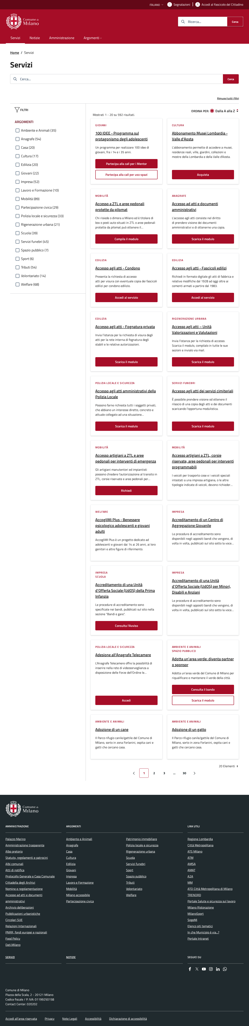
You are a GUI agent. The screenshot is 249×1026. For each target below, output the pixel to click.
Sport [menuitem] (129, 870)
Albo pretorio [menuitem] (14, 851)
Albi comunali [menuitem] (14, 864)
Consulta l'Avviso (126, 625)
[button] (156, 4)
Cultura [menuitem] (71, 857)
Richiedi (126, 490)
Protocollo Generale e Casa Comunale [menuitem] (30, 876)
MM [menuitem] (190, 882)
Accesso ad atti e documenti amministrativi (195, 207)
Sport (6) (27, 258)
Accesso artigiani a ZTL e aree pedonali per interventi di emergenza (125, 458)
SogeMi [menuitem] (192, 920)
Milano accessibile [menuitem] (78, 895)
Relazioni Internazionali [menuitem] (21, 926)
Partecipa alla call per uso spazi (126, 174)
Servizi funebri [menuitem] (135, 864)
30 (184, 773)
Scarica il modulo (203, 239)
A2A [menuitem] (190, 876)
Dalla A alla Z (225, 111)
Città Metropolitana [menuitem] (200, 845)
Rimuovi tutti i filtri (228, 98)
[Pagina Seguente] (194, 773)
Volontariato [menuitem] (134, 888)
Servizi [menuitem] (15, 37)
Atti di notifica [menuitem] (14, 870)
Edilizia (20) (29, 164)
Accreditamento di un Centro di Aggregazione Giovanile (197, 522)
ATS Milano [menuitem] (195, 851)
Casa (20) (28, 147)
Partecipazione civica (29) (39, 207)
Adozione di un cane (111, 729)
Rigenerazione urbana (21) (40, 224)
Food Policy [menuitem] (12, 938)
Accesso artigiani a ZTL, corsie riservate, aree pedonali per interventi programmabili (203, 461)
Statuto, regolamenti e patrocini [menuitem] (26, 857)
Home (14, 52)
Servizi (10, 957)
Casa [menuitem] (69, 851)
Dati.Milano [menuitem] (12, 944)
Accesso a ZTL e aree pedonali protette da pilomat (119, 207)
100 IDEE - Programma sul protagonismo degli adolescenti (121, 136)
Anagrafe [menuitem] (72, 845)
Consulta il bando (203, 689)
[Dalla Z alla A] (237, 110)
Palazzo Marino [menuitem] (15, 839)
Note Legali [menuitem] (69, 1018)
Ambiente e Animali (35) (38, 130)
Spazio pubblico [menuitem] (136, 876)
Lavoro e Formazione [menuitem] (80, 882)
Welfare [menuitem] (131, 895)
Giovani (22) (30, 173)
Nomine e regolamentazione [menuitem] (24, 888)
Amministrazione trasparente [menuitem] (24, 845)
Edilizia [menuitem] (70, 864)
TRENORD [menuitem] (194, 895)
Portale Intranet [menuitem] (198, 938)
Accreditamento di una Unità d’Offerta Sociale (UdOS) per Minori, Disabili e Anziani (201, 586)
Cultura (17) (29, 156)
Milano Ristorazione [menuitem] (201, 907)
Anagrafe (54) (31, 139)
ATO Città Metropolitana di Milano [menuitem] (210, 888)
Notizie (71, 957)
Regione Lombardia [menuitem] (200, 839)
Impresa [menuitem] (71, 876)
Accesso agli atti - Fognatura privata (125, 327)
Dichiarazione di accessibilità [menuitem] (128, 1018)
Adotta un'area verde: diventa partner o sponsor (203, 662)
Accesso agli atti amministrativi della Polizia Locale (125, 394)
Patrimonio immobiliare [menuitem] (141, 839)
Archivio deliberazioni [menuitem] (19, 907)
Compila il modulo (126, 239)
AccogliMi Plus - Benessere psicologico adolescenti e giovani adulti (122, 525)
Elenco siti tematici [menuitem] (200, 926)
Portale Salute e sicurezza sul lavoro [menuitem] (211, 901)
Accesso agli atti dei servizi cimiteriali (202, 391)
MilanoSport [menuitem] (196, 913)
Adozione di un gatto (189, 729)
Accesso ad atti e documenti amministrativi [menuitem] (23, 898)
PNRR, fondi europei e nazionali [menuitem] (26, 932)
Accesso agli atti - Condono (117, 268)
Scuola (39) (29, 233)
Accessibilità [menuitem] (93, 1018)
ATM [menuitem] (190, 857)
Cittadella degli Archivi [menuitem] (20, 882)
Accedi (126, 700)
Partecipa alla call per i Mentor (126, 163)
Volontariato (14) (33, 275)
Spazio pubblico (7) (34, 250)
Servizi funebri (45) (35, 241)
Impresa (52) (30, 181)
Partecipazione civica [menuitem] (80, 901)
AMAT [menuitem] (191, 870)
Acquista (203, 174)
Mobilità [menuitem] (71, 888)
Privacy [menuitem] (49, 1018)
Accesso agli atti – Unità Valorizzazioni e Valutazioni (194, 329)
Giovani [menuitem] (71, 870)
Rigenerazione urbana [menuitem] (140, 851)
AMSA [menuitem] (192, 864)
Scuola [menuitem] (130, 857)
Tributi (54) (29, 267)
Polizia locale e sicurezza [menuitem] (142, 845)
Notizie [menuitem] (35, 37)
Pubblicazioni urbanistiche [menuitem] (22, 913)
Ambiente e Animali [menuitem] (79, 839)
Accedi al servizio (126, 297)
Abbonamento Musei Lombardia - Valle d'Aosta (200, 136)
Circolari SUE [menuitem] (14, 920)
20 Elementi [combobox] (227, 766)
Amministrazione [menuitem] (61, 37)
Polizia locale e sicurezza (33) (42, 216)
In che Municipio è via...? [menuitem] (203, 932)
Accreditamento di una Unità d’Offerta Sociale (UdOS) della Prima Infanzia (125, 590)
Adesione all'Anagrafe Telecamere (123, 655)
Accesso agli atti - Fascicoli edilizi (199, 268)
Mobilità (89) (30, 198)
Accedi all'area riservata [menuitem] (21, 1018)
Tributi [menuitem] (130, 882)
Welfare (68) (30, 284)
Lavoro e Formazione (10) (40, 190)
